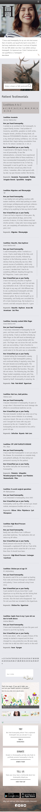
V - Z (9, 111)
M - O (27, 108)
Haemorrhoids (8, 478)
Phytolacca (26, 510)
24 (9, 661)
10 (16, 658)
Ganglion (28, 180)
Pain (12, 383)
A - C (4, 108)
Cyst (32, 510)
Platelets (14, 473)
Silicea (13, 510)
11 (18, 658)
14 (25, 658)
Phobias (32, 177)
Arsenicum (7, 310)
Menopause (7, 513)
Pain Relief (19, 383)
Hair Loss (28, 433)
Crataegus (30, 555)
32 (27, 661)
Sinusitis (14, 308)
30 (22, 661)
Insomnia (14, 177)
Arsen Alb (29, 308)
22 (5, 661)
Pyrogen (19, 647)
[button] (37, 697)
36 (36, 661)
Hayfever (22, 308)
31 (25, 661)
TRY (20, 729)
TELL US (20, 771)
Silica (19, 510)
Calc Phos (15, 310)
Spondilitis (20, 180)
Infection (14, 433)
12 (20, 658)
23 (7, 661)
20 (38, 658)
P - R (32, 108)
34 (31, 661)
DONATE (20, 751)
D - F (10, 108)
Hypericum (27, 383)
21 (3, 661)
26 (13, 661)
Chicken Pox (15, 605)
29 (20, 661)
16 (29, 658)
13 (22, 658)
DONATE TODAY (20, 762)
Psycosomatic (24, 177)
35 (33, 661)
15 (27, 658)
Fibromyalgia (23, 232)
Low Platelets (28, 476)
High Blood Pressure (18, 555)
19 (36, 658)
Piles (16, 478)
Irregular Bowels (9, 180)
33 (29, 661)
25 (11, 661)
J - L (21, 108)
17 (31, 658)
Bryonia (21, 433)
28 (18, 661)
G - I (15, 108)
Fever (13, 647)
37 (38, 661)
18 (33, 658)
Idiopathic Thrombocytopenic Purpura (14, 474)
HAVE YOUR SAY (20, 782)
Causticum (7, 558)
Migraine (14, 232)
